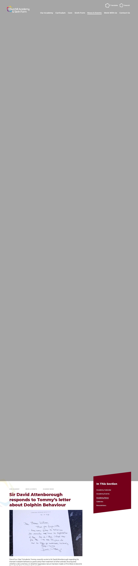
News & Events (31, 489)
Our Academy (14, 489)
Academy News (48, 489)
